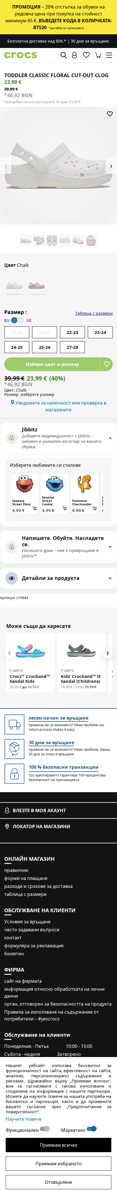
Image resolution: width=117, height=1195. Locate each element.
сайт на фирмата (23, 981)
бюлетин (14, 953)
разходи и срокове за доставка (38, 886)
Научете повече (23, 1119)
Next (111, 166)
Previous (5, 166)
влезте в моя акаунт (39, 810)
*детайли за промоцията (66, 28)
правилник (16, 870)
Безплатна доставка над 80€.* (36, 41)
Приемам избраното (58, 1163)
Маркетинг (74, 1130)
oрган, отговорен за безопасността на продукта (58, 1004)
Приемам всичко (59, 1145)
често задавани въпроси (31, 929)
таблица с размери (25, 894)
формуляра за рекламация (34, 945)
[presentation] (9, 653)
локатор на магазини (41, 826)
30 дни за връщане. (90, 41)
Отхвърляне (58, 1182)
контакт (13, 937)
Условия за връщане (27, 921)
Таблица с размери (94, 313)
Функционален (23, 1130)
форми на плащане (25, 878)
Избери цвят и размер (52, 364)
